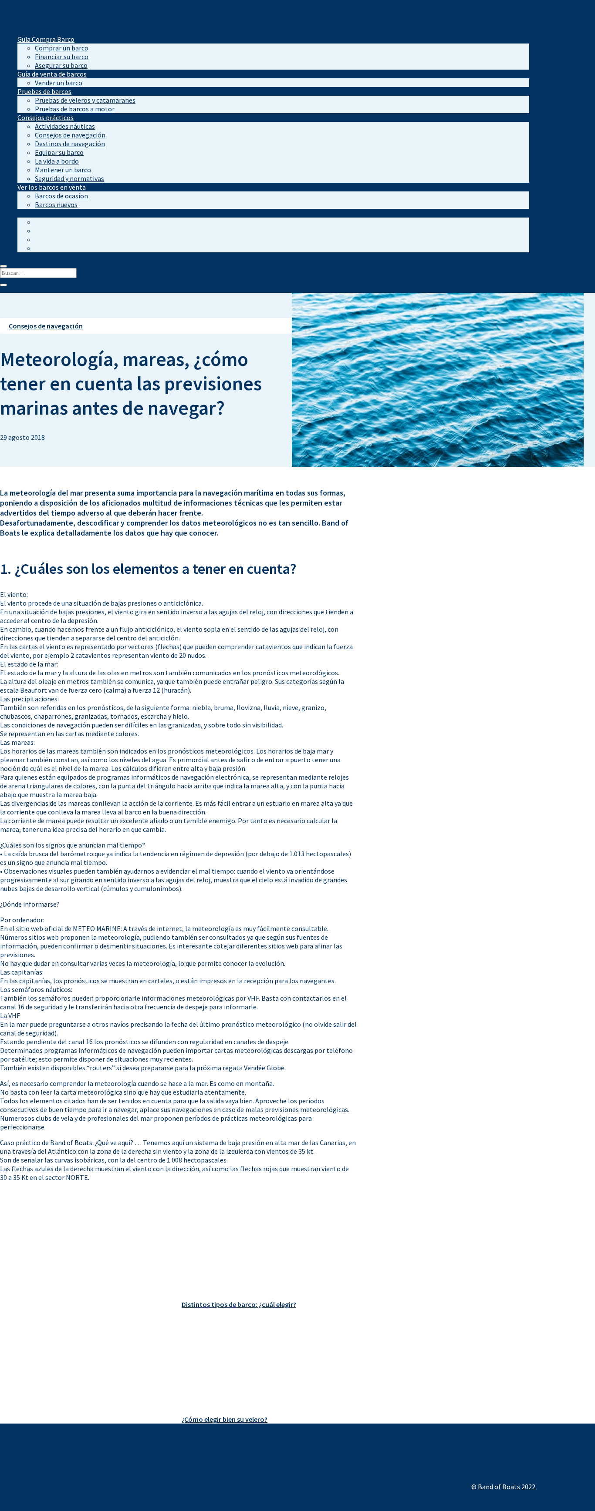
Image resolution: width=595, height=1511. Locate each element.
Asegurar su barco (61, 65)
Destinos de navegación (70, 143)
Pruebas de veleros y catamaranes (85, 100)
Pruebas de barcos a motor (75, 108)
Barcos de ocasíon (61, 195)
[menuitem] (21, 213)
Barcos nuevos (56, 204)
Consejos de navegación (70, 135)
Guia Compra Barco (45, 39)
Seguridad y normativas (69, 178)
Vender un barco (58, 82)
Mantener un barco (63, 169)
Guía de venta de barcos (52, 74)
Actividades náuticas (65, 126)
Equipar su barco (59, 152)
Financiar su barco (61, 56)
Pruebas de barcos (44, 91)
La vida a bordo (57, 161)
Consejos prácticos (45, 117)
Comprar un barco (61, 48)
